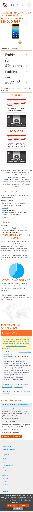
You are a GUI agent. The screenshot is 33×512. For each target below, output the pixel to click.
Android (5, 478)
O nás (4, 462)
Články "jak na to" (8, 446)
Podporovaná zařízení (9, 449)
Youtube (11, 471)
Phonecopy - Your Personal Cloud (13, 5)
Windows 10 (6, 484)
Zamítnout (24, 505)
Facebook (5, 471)
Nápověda (5, 455)
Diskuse (4, 452)
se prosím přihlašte (22, 405)
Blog (3, 468)
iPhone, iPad (6, 481)
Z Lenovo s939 (16, 105)
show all (5, 208)
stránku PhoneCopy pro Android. (12, 387)
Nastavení (17, 509)
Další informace (16, 502)
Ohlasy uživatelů (7, 465)
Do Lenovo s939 (16, 141)
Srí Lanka (24, 230)
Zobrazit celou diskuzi (11, 436)
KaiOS (4, 487)
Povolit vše (12, 505)
